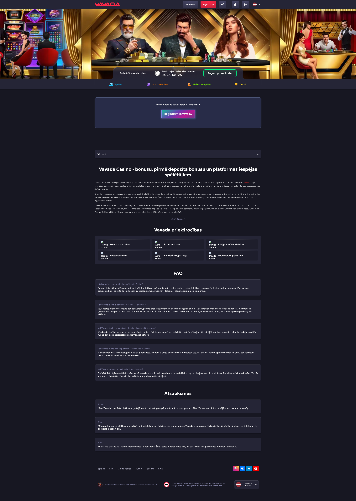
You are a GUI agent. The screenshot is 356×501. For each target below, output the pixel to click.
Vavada (246, 182)
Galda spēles (124, 468)
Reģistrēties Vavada (178, 114)
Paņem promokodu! (220, 73)
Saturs (150, 468)
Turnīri (139, 468)
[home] (107, 4)
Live (111, 468)
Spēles (101, 468)
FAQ (160, 468)
